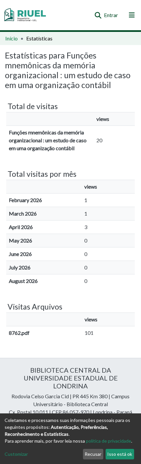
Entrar (111, 15)
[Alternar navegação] (132, 15)
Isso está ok (119, 454)
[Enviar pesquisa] (98, 15)
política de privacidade (108, 441)
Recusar (93, 454)
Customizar (16, 454)
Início (11, 38)
